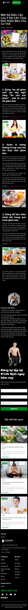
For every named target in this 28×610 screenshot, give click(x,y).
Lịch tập (3, 579)
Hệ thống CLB (4, 566)
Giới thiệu (3, 563)
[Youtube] (11, 594)
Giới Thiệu (17, 563)
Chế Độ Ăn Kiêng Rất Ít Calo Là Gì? (17, 61)
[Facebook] (2, 594)
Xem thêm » (5, 457)
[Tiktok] (7, 594)
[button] (16, 2)
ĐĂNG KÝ (14, 409)
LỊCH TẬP (17, 574)
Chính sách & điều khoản (5, 569)
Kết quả (17, 569)
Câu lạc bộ (17, 572)
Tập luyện (17, 566)
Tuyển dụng (4, 573)
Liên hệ (2, 576)
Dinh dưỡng (9, 27)
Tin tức (16, 577)
